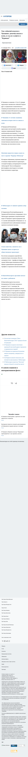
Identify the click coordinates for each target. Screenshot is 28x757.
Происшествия (6, 43)
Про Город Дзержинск (6, 627)
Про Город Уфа (5, 621)
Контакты (4, 651)
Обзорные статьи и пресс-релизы (8, 661)
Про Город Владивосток (6, 629)
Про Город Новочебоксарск (7, 599)
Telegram (3, 646)
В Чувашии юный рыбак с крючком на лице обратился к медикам (13, 418)
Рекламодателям (5, 666)
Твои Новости (4, 601)
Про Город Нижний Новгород (8, 624)
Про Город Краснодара (6, 633)
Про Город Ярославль (6, 612)
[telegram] (16, 383)
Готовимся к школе (13, 20)
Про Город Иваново (6, 610)
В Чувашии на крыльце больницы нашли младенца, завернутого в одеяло (14, 353)
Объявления (4, 656)
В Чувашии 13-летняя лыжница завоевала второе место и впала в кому (12, 120)
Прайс (3, 664)
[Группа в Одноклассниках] (5, 641)
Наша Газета (4, 607)
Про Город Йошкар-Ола (6, 604)
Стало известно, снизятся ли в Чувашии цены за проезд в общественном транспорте (11, 249)
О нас (3, 648)
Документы (22, 20)
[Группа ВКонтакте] (7, 65)
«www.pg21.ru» (12, 674)
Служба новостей (20, 48)
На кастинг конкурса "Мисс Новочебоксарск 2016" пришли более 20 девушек (15, 340)
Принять (23, 24)
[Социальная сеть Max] (14, 68)
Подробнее (4, 711)
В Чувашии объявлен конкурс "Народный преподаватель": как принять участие (12, 433)
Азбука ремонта (4, 20)
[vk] (12, 383)
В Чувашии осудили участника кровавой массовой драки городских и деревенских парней (15, 347)
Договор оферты (5, 659)
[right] (26, 20)
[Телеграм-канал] (20, 65)
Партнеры (4, 669)
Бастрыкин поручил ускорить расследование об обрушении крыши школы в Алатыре (13, 425)
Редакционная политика (6, 653)
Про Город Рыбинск (6, 618)
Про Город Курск (5, 616)
